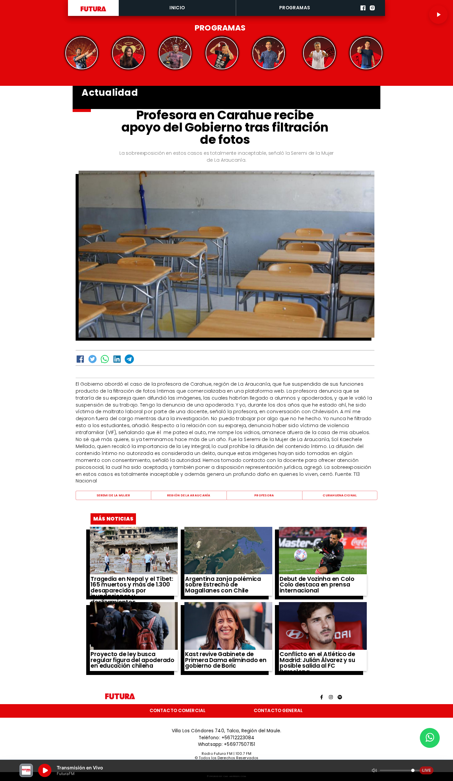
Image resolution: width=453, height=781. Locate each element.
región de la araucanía (189, 495)
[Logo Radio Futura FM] (93, 11)
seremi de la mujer (113, 495)
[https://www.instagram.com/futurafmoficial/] (372, 15)
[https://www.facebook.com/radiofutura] (363, 15)
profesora (264, 495)
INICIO (177, 8)
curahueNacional (339, 495)
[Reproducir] (438, 14)
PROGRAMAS (294, 8)
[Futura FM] (81, 53)
